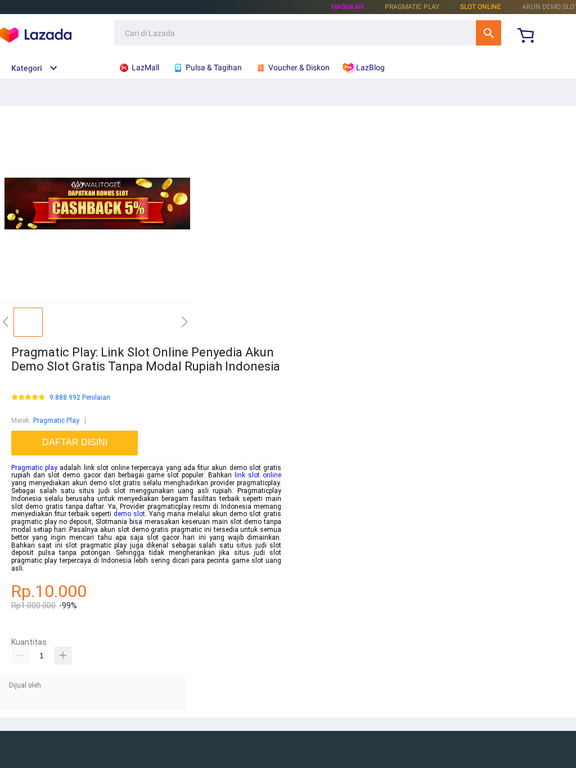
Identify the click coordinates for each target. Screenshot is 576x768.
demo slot (129, 514)
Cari (488, 33)
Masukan (347, 7)
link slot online (258, 475)
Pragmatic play (34, 468)
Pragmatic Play (56, 420)
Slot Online (480, 7)
